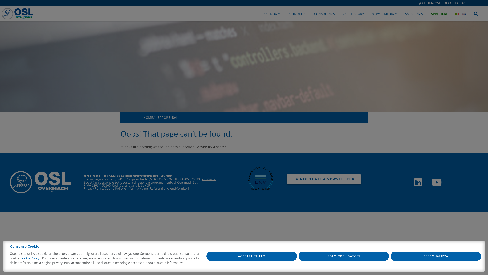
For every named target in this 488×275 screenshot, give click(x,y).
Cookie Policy (30, 258)
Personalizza (435, 256)
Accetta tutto (251, 256)
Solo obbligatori (343, 256)
